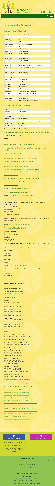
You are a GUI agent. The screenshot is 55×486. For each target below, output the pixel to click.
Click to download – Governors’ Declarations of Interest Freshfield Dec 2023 (22, 158)
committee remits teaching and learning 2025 (24, 247)
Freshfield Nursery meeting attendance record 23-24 (16, 392)
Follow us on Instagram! (40, 438)
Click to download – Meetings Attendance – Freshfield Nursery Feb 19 (20, 408)
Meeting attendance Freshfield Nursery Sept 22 (15, 397)
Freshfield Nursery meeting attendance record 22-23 (16, 395)
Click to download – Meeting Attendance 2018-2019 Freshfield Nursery (20, 411)
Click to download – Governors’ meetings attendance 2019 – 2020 (19, 405)
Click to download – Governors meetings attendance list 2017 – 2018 (20, 413)
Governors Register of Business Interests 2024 (15, 156)
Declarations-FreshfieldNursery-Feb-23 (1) (23, 161)
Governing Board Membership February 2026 (24, 195)
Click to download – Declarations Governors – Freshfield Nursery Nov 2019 (21, 169)
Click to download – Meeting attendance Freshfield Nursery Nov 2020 (20, 403)
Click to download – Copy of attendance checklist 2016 (17, 419)
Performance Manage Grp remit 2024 (22, 278)
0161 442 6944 (47, 12)
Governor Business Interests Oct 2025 (13, 153)
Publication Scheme (35, 480)
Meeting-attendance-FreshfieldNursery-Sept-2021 (16, 400)
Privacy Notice (17, 480)
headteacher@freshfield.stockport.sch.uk (29, 478)
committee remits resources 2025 (22, 224)
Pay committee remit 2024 (20, 265)
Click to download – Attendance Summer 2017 (15, 416)
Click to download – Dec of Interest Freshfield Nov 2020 (17, 166)
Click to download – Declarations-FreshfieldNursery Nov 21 (18, 164)
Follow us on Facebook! (14, 438)
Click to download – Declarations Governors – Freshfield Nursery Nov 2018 (21, 172)
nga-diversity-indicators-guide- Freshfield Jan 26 (15, 182)
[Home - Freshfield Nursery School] (15, 7)
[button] (50, 16)
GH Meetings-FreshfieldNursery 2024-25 (13, 389)
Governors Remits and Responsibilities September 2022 (27, 383)
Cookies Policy (25, 480)
